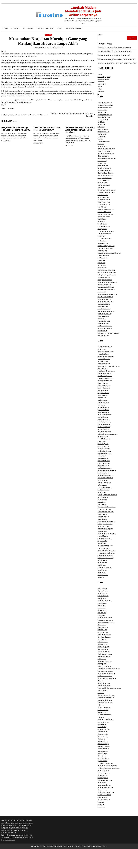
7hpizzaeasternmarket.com (106, 695)
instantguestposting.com (105, 780)
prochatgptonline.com (104, 634)
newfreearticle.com (104, 200)
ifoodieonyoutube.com (105, 373)
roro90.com (101, 122)
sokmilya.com (102, 570)
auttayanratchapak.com (105, 168)
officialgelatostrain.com (105, 524)
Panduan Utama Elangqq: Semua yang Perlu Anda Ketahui (116, 59)
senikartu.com (102, 134)
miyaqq (25, 837)
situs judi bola (5, 823)
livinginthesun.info (104, 141)
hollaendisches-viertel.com (106, 698)
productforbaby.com (104, 185)
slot (67, 41)
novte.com (101, 693)
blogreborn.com (103, 627)
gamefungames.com (104, 422)
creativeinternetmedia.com (106, 622)
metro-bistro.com (103, 710)
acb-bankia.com (103, 258)
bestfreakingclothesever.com (107, 272)
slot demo (101, 82)
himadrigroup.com (103, 647)
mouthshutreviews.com (105, 381)
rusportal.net (101, 136)
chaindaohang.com (104, 683)
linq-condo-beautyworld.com (107, 678)
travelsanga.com (103, 778)
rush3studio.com (103, 119)
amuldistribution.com (104, 415)
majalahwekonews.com (105, 105)
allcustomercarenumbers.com (107, 470)
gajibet (31, 837)
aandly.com (101, 804)
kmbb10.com (102, 219)
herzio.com (101, 124)
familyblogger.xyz (103, 473)
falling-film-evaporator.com (106, 275)
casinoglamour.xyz (104, 746)
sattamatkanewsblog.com (106, 287)
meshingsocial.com (104, 226)
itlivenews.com (102, 790)
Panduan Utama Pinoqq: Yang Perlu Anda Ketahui (114, 55)
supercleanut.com (103, 446)
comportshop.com (103, 770)
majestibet (18, 837)
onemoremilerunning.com (106, 209)
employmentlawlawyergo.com (107, 765)
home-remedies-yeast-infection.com (109, 366)
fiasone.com (101, 236)
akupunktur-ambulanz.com (106, 673)
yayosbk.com (102, 724)
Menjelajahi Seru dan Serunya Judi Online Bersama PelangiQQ (15, 128)
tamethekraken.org (103, 497)
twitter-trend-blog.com (105, 666)
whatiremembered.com (105, 676)
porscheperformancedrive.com (107, 495)
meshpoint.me (102, 161)
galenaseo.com (102, 761)
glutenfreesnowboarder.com (106, 507)
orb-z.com (101, 187)
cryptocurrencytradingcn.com (107, 289)
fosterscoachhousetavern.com (107, 190)
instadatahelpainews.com (105, 558)
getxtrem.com (102, 221)
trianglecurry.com (103, 516)
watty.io (100, 139)
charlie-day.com (103, 243)
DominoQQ (15, 28)
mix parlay (69, 37)
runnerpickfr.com (103, 596)
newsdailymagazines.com (106, 356)
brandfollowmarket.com (105, 297)
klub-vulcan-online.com (105, 478)
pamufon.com (102, 492)
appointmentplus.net (104, 785)
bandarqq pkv (6, 825)
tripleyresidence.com (104, 482)
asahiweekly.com (103, 444)
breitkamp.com (102, 480)
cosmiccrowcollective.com (106, 153)
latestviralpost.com (103, 197)
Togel (60, 28)
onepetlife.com (102, 531)
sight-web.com (102, 644)
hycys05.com (102, 207)
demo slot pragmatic (104, 77)
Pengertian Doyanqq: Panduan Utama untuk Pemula (114, 47)
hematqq (21, 825)
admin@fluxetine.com (41, 47)
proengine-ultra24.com (105, 700)
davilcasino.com (103, 400)
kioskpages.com (103, 514)
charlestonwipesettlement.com (107, 294)
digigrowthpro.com (104, 591)
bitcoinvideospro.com (104, 151)
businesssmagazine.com (105, 620)
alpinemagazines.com (104, 661)
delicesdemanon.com (104, 715)
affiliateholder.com (103, 335)
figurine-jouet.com (103, 548)
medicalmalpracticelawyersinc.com (109, 768)
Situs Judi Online (73, 28)
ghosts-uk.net (102, 610)
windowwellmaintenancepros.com (108, 333)
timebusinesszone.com (105, 326)
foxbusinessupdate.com (105, 248)
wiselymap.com (103, 632)
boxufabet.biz (102, 543)
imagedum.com (102, 519)
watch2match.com (103, 758)
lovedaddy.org (102, 250)
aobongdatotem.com (104, 364)
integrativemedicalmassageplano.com (109, 253)
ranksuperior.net (103, 306)
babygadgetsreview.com (105, 671)
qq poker (30, 823)
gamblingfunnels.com (104, 600)
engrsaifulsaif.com (103, 429)
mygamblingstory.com (105, 102)
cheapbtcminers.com (104, 431)
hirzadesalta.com (103, 383)
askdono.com (102, 613)
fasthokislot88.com (104, 461)
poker (67, 99)
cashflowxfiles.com (104, 217)
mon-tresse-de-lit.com (104, 538)
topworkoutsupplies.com (105, 378)
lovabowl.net (102, 349)
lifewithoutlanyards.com (105, 702)
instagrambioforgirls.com (105, 214)
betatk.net (101, 802)
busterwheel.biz (103, 736)
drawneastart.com (103, 458)
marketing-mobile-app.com (106, 231)
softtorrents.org (102, 485)
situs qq (100, 86)
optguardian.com (103, 395)
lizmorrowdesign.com (104, 509)
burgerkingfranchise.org (105, 175)
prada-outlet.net (102, 588)
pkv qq (10, 830)
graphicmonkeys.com (104, 453)
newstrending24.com (104, 795)
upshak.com (101, 263)
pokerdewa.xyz (102, 753)
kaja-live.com (102, 639)
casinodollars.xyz (103, 748)
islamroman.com (103, 649)
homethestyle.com (103, 412)
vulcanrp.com (102, 664)
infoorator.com (102, 690)
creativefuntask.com (104, 427)
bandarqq (69, 128)
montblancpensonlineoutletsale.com (109, 668)
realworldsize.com (103, 180)
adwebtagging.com (104, 304)
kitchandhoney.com (104, 707)
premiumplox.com (103, 722)
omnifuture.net (102, 598)
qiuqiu (100, 74)
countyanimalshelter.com (105, 301)
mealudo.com (102, 241)
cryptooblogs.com (103, 407)
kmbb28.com (102, 565)
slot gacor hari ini (72, 62)
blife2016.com (102, 504)
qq (67, 83)
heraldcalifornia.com (104, 451)
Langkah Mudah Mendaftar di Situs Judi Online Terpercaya (83, 11)
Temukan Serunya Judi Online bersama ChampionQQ (46, 128)
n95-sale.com (102, 625)
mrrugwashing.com (104, 255)
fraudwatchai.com (103, 402)
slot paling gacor (9, 837)
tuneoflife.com (102, 331)
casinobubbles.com (104, 388)
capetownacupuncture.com (106, 149)
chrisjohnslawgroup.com (105, 475)
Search (100, 35)
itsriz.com (101, 144)
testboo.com (101, 717)
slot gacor (69, 45)
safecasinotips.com (104, 463)
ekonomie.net (102, 782)
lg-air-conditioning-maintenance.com (109, 688)
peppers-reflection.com (105, 328)
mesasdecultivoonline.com (106, 192)
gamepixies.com (103, 456)
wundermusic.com (103, 419)
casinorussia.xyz (103, 741)
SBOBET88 (50, 28)
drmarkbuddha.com (104, 685)
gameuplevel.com (103, 410)
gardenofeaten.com (104, 204)
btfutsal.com (101, 605)
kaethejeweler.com (103, 526)
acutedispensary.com (104, 284)
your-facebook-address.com (106, 550)
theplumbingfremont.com (106, 792)
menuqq (4, 820)
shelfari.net (101, 739)
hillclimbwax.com (103, 316)
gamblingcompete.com (105, 617)
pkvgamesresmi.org (8, 840)
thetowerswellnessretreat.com (107, 521)
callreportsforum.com (104, 567)
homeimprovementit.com (105, 351)
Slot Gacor (28, 28)
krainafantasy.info (103, 129)
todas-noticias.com (103, 132)
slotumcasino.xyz (103, 744)
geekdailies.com (103, 560)
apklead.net (101, 577)
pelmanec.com (102, 110)
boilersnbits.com (103, 195)
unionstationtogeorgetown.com (107, 434)
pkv (67, 132)
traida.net (100, 705)
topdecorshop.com (103, 773)
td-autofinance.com (104, 651)
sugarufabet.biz (102, 541)
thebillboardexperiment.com (106, 533)
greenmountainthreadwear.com (107, 282)
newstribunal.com (103, 354)
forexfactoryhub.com (104, 637)
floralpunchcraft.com (104, 233)
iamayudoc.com (103, 436)
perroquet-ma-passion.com (106, 553)
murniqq (14, 825)
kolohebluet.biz (102, 732)
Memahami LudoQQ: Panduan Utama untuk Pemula (114, 51)
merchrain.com (102, 563)
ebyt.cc (100, 681)
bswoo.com (101, 807)
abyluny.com (102, 572)
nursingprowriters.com (105, 280)
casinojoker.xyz (102, 751)
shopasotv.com (102, 775)
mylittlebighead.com (104, 439)
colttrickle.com (102, 593)
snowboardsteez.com (104, 212)
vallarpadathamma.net (105, 178)
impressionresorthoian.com (106, 270)
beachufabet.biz (103, 536)
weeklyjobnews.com (104, 299)
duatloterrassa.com (103, 490)
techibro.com (102, 659)
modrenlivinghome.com (105, 555)
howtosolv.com (102, 712)
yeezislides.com (103, 361)
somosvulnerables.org (104, 487)
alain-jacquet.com (103, 156)
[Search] (135, 28)
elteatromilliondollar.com (105, 173)
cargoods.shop (102, 146)
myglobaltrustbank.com (105, 763)
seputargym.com (103, 390)
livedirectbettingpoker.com (106, 246)
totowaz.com (102, 292)
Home (5, 28)
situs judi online (71, 33)
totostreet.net (102, 398)
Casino (40, 28)
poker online (102, 84)
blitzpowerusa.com (104, 202)
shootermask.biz (103, 734)
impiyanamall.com (103, 393)
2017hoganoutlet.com (104, 107)
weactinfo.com (102, 224)
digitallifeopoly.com (104, 385)
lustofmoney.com (103, 323)
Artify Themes (101, 846)
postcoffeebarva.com (104, 170)
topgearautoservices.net (105, 546)
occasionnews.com (104, 321)
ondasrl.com (101, 502)
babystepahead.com (104, 309)
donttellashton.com (104, 117)
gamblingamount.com (104, 314)
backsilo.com (102, 265)
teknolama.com (102, 183)
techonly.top (101, 615)
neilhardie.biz (102, 727)
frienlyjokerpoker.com (105, 654)
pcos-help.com (102, 603)
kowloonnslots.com (104, 656)
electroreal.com (102, 368)
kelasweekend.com (104, 799)
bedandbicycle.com (104, 448)
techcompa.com (103, 642)
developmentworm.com (105, 787)
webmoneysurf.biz (103, 729)
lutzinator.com (102, 499)
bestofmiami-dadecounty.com (107, 371)
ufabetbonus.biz (103, 797)
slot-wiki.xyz (102, 756)
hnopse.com (101, 318)
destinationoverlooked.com (106, 311)
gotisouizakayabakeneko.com (107, 158)
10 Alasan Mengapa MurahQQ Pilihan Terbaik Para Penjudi (117, 63)
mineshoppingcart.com (105, 376)
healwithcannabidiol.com (106, 512)
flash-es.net (101, 260)
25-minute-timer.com (104, 424)
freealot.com (101, 441)
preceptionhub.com (104, 359)
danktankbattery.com (104, 238)
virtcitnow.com (102, 630)
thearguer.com (102, 229)
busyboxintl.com (103, 166)
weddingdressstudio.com (105, 719)
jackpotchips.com (103, 465)
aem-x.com (101, 405)
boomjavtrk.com (103, 575)
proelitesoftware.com (104, 468)
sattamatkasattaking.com (105, 529)
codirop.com (102, 608)
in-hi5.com (101, 127)
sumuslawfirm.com (104, 277)
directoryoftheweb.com (105, 115)
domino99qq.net (103, 112)
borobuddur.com (103, 417)
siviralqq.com (102, 267)
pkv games (69, 141)
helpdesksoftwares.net (105, 347)
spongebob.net (102, 163)
